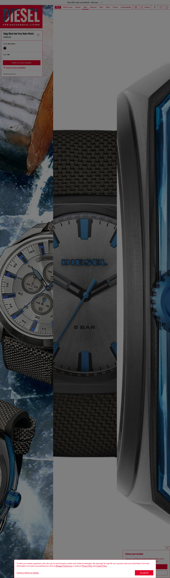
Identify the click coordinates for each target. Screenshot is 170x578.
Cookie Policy (101, 566)
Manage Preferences (64, 566)
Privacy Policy (87, 566)
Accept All (144, 573)
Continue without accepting (28, 573)
